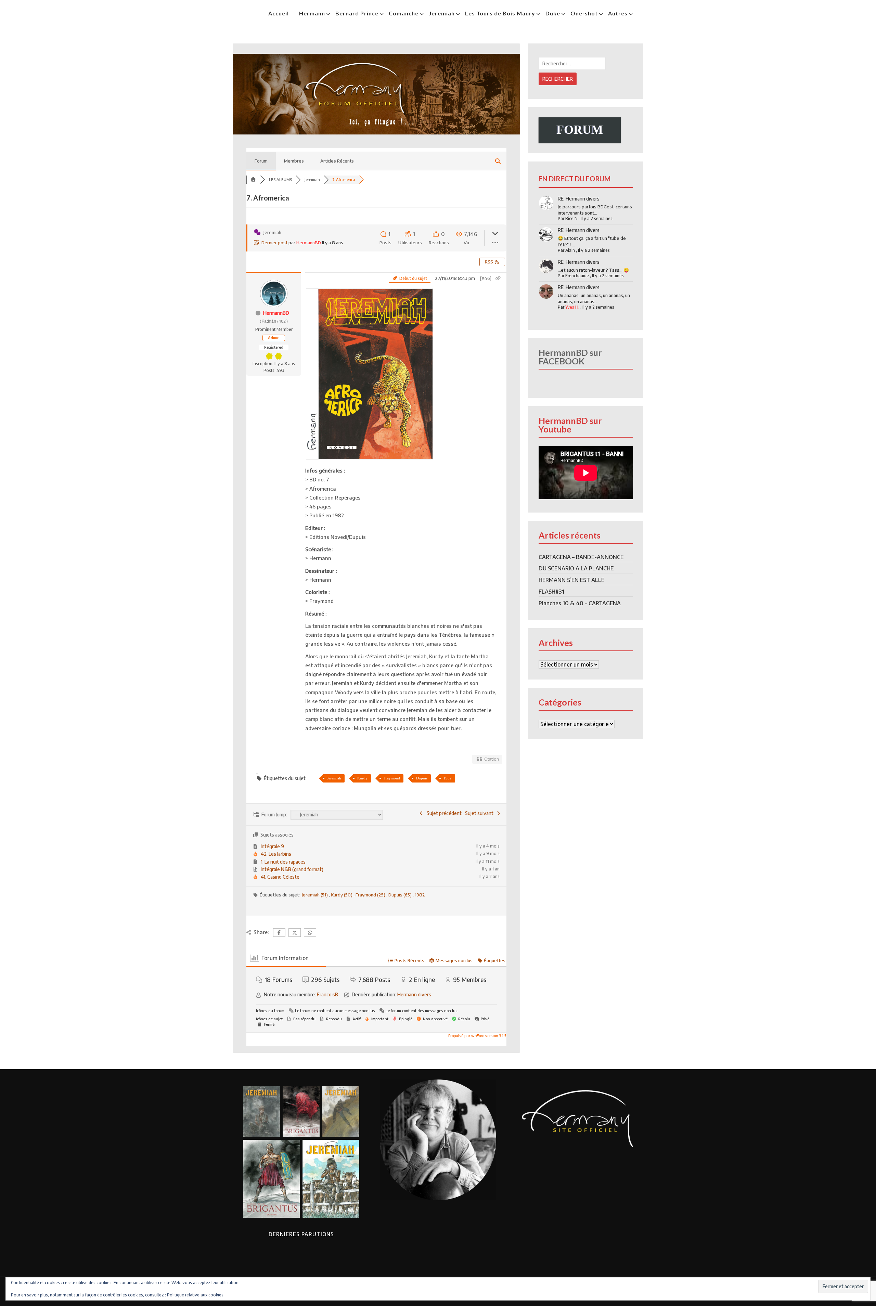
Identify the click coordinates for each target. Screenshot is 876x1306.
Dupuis (421, 778)
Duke (552, 13)
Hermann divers (414, 994)
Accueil (278, 13)
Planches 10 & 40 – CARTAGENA (580, 603)
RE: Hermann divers (579, 199)
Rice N (571, 218)
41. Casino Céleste (280, 877)
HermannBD (308, 242)
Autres (618, 13)
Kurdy (362, 778)
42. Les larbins (276, 854)
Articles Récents (337, 161)
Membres (294, 161)
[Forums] (253, 179)
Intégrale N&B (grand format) (292, 869)
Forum (261, 161)
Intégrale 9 (272, 846)
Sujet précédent (443, 813)
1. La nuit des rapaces (283, 862)
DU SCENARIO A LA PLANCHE (576, 568)
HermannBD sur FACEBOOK (570, 356)
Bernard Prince (356, 13)
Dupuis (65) (400, 894)
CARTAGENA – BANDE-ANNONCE (581, 557)
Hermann (312, 13)
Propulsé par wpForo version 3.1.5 (476, 1035)
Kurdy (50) (342, 894)
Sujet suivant (480, 813)
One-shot (584, 13)
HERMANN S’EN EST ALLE (571, 580)
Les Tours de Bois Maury (500, 13)
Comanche (403, 13)
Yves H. (572, 307)
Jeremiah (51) (315, 894)
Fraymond (392, 778)
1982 (447, 778)
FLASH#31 (551, 591)
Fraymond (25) (371, 894)
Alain (570, 250)
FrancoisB (327, 994)
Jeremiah (442, 13)
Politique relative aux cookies (195, 1294)
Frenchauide (577, 275)
